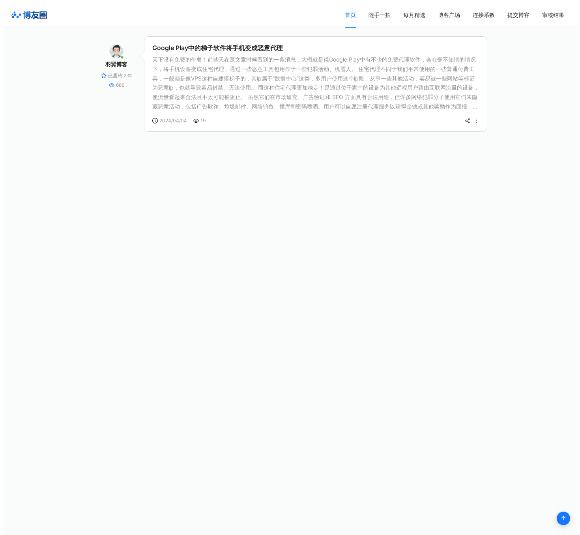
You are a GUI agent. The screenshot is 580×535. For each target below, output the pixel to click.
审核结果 (553, 14)
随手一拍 (380, 14)
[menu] (455, 14)
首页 (350, 14)
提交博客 (518, 14)
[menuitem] (350, 15)
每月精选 (414, 14)
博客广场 (449, 14)
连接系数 (484, 14)
